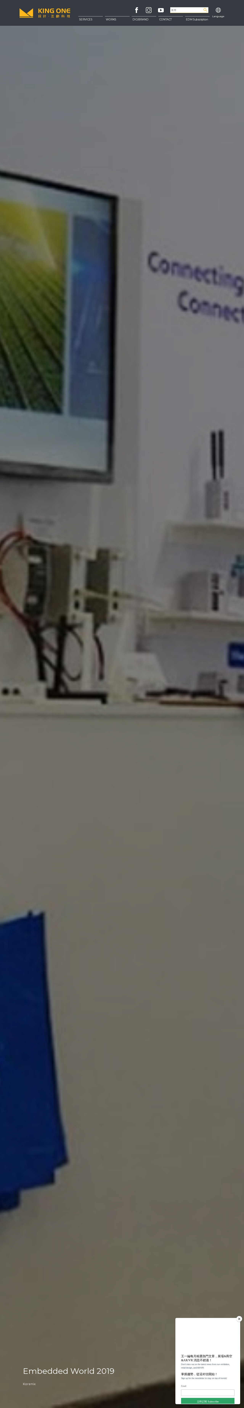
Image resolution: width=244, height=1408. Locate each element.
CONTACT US (170, 28)
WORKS (111, 19)
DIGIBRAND (140, 19)
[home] (45, 13)
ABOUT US (170, 21)
